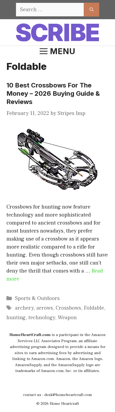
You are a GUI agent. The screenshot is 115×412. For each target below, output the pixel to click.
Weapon (67, 317)
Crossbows (68, 308)
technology (41, 317)
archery (24, 308)
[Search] (91, 10)
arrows (44, 308)
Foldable (94, 308)
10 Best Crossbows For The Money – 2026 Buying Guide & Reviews (53, 93)
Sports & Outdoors (37, 298)
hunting (16, 317)
